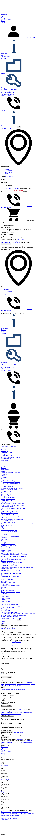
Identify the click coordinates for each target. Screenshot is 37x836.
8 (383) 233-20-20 (6, 128)
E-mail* (3, 700)
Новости (3, 55)
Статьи (3, 21)
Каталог (3, 16)
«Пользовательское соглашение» (24, 813)
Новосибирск (8, 170)
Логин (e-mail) (5, 663)
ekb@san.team (5, 792)
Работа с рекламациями (7, 94)
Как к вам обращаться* (7, 232)
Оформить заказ (18, 732)
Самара (6, 173)
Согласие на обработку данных (10, 815)
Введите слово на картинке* (9, 702)
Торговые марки (5, 56)
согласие (19, 681)
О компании (4, 14)
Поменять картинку (6, 677)
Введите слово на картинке (9, 672)
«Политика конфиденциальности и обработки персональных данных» (14, 812)
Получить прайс (18, 190)
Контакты (3, 22)
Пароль (3, 669)
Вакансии (3, 58)
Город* (3, 236)
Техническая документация (9, 89)
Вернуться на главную (7, 645)
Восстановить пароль (7, 689)
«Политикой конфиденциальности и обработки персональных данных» (18, 240)
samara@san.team (5, 779)
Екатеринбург (8, 172)
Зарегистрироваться (19, 689)
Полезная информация (7, 92)
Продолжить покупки (6, 732)
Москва (6, 169)
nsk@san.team (9, 176)
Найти (19, 127)
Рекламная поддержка (7, 91)
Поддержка (4, 18)
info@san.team (16, 642)
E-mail (2, 735)
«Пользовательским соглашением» (11, 242)
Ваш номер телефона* (7, 234)
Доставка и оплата (6, 19)
